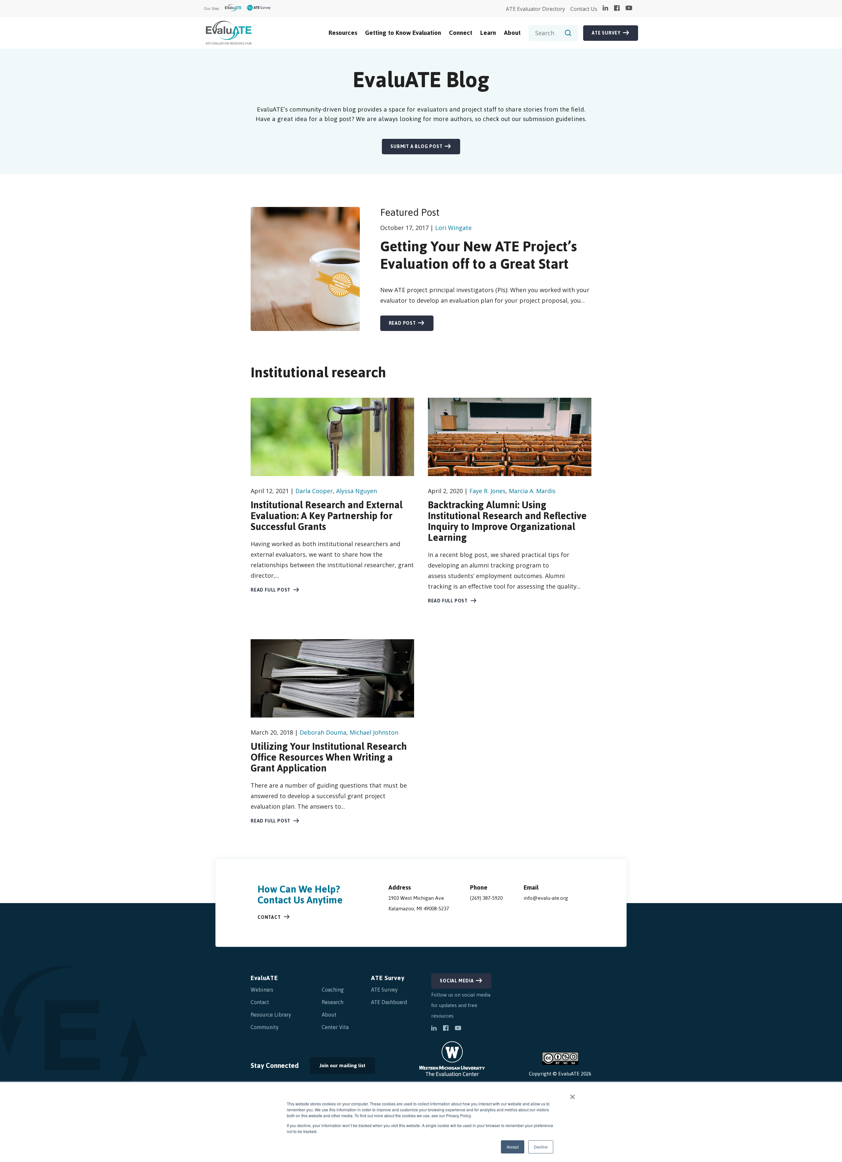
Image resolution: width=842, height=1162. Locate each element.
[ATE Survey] (259, 8)
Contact (269, 917)
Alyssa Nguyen (356, 491)
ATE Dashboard (389, 1002)
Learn (488, 33)
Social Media (457, 980)
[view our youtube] (629, 8)
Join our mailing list (337, 1067)
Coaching (333, 989)
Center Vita (335, 1027)
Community (265, 1027)
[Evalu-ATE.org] (233, 8)
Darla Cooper (314, 491)
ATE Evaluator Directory (535, 9)
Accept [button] (513, 1146)
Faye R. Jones (487, 491)
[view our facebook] (617, 8)
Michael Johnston (374, 732)
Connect (460, 33)
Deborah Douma (323, 732)
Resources (343, 33)
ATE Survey (606, 33)
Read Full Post (270, 590)
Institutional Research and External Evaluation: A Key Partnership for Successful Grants (327, 515)
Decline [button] (541, 1146)
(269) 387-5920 (486, 898)
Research (332, 1002)
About (512, 33)
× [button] (572, 1095)
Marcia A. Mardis (532, 491)
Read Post (402, 323)
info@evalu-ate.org (546, 898)
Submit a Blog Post (416, 146)
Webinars (262, 989)
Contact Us (583, 9)
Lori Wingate (453, 228)
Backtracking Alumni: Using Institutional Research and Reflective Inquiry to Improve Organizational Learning (507, 521)
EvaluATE (264, 978)
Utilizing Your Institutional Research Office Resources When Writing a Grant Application (329, 757)
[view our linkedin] (605, 8)
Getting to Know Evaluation (403, 33)
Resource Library (271, 1014)
